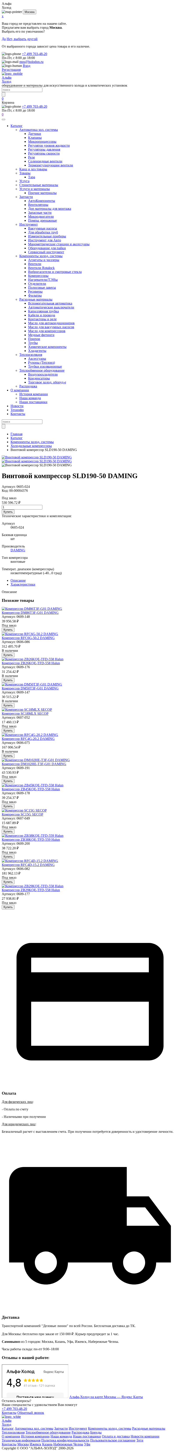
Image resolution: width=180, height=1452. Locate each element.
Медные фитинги (41, 335)
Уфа (87, 1444)
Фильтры (35, 295)
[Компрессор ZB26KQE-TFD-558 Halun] (32, 659)
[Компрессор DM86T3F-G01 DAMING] (32, 609)
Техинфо (17, 410)
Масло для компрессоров (46, 331)
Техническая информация (21, 1440)
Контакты (18, 414)
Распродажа (28, 386)
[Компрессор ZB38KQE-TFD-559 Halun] (32, 835)
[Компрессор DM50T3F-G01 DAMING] (32, 684)
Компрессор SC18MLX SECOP (25, 713)
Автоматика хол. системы (38, 130)
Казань (47, 1444)
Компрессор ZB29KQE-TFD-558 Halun (31, 890)
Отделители (37, 283)
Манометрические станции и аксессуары (59, 244)
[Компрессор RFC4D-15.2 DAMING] (30, 861)
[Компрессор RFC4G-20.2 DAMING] (30, 735)
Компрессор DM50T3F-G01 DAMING (30, 688)
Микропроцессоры (42, 141)
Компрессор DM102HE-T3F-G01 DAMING (34, 764)
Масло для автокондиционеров (51, 323)
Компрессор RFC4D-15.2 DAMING (28, 865)
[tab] (18, 580)
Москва (29, 12)
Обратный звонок (30, 1413)
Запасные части (40, 212)
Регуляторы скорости (44, 153)
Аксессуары (37, 358)
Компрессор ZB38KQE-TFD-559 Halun (31, 839)
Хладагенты (37, 351)
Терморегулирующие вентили (50, 165)
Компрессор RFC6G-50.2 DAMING (28, 638)
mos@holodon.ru (31, 62)
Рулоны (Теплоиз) (41, 362)
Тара (31, 177)
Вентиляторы (38, 205)
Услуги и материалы (34, 189)
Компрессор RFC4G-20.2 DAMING (28, 739)
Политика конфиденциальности (65, 1440)
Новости (17, 406)
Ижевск (35, 1444)
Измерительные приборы (47, 236)
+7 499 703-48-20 (34, 54)
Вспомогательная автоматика (50, 303)
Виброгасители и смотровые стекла (55, 272)
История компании (33, 394)
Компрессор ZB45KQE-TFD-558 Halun (31, 789)
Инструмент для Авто (44, 240)
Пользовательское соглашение (112, 1440)
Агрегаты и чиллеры (43, 260)
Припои (34, 339)
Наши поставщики (33, 402)
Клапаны (35, 137)
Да (4, 39)
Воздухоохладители (43, 374)
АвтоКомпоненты (41, 201)
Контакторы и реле (42, 319)
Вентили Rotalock (41, 268)
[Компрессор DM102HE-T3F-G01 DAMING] (36, 760)
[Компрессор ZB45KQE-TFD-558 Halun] (32, 785)
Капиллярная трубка (43, 311)
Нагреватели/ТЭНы (43, 279)
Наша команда (30, 398)
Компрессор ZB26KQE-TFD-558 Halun (31, 663)
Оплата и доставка (116, 1436)
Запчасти (26, 197)
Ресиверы (35, 291)
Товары (25, 173)
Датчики (34, 133)
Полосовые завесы (42, 287)
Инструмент (28, 224)
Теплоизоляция (30, 354)
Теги (139, 1440)
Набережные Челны (68, 1444)
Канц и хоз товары (33, 169)
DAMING (18, 550)
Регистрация (11, 69)
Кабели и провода (41, 315)
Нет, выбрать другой (22, 39)
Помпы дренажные (42, 220)
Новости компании (145, 1436)
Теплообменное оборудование (42, 370)
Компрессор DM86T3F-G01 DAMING (30, 613)
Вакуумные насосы (42, 228)
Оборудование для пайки (47, 248)
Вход (26, 66)
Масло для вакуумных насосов (51, 327)
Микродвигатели (41, 216)
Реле (31, 157)
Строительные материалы (38, 185)
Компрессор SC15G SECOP (22, 814)
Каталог (17, 126)
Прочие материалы (42, 193)
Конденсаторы (39, 378)
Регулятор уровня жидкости (49, 145)
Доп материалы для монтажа (49, 208)
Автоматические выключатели (51, 307)
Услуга (24, 181)
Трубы (33, 343)
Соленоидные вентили (45, 161)
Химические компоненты (47, 347)
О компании (20, 390)
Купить (8, 511)
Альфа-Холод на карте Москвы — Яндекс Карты (106, 1397)
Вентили (34, 264)
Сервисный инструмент (46, 252)
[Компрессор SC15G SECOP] (24, 810)
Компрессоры (38, 276)
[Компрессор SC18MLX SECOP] (27, 709)
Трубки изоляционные (45, 366)
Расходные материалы (35, 299)
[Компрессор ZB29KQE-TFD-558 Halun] (32, 886)
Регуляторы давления (44, 149)
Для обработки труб (43, 232)
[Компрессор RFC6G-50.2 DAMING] (30, 634)
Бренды (96, 1432)
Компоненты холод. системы (41, 256)
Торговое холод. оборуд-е (47, 382)
